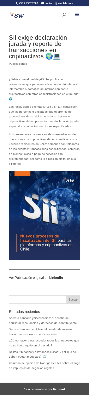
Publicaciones (18, 63)
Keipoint (59, 389)
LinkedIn (56, 277)
